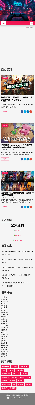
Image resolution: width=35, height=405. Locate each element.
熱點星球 (4, 343)
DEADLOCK (5, 366)
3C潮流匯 (4, 349)
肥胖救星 (4, 317)
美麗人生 (4, 319)
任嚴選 (3, 304)
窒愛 (28, 377)
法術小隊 (14, 377)
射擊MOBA (16, 373)
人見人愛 (4, 321)
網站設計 (12, 381)
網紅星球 (4, 347)
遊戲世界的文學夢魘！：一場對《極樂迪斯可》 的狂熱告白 (17, 98)
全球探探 (4, 299)
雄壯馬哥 (4, 308)
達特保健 (4, 306)
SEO (3, 370)
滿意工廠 (22, 377)
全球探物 (4, 297)
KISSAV (3, 332)
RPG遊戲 (14, 366)
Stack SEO (25, 398)
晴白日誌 (4, 356)
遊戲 (14, 384)
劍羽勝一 (4, 102)
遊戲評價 (5, 77)
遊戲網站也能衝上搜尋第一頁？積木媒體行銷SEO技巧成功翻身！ (17, 253)
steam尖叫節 (6, 373)
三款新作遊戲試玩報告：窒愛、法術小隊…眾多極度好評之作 (17, 269)
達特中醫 (4, 323)
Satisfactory (24, 366)
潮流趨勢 (4, 330)
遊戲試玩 (4, 388)
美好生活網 (4, 325)
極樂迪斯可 (5, 377)
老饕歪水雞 (4, 328)
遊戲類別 (5, 173)
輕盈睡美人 (4, 312)
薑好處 (3, 310)
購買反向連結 (6, 384)
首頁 (25, 27)
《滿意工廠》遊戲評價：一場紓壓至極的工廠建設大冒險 (17, 261)
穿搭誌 (3, 341)
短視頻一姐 (4, 334)
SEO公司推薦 (19, 370)
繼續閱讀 (5, 111)
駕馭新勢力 (4, 354)
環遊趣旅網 (4, 352)
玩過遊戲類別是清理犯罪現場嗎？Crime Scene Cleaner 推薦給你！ (16, 284)
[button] (31, 23)
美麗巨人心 (4, 314)
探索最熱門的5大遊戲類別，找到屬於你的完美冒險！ (17, 193)
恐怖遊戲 (24, 373)
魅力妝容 (4, 338)
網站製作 (4, 381)
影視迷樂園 (4, 345)
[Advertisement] (17, 47)
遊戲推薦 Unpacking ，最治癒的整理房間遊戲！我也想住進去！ (16, 146)
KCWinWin (4, 301)
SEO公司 (10, 370)
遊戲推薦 (5, 125)
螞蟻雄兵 (20, 381)
